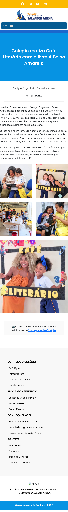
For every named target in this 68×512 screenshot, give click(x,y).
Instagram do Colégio (42, 330)
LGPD (50, 505)
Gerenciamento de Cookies (30, 505)
